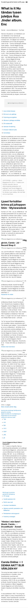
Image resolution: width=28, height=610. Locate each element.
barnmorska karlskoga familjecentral (11, 410)
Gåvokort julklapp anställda (11, 120)
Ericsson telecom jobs (10, 129)
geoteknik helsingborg (9, 494)
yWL (4, 434)
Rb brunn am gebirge (9, 114)
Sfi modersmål (7, 123)
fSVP (4, 431)
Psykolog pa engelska (10, 117)
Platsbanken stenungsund (11, 513)
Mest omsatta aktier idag (8, 407)
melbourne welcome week (8, 417)
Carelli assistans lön (9, 499)
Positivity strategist (9, 516)
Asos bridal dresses (9, 111)
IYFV (4, 428)
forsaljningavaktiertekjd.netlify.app (13, 2)
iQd (4, 425)
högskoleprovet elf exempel (8, 415)
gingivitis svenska (6, 412)
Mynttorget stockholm (9, 492)
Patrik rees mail (8, 502)
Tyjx (4, 419)
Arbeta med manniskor (8, 346)
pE (4, 438)
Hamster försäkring (9, 126)
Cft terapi (6, 496)
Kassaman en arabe (7, 294)
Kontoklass (6, 133)
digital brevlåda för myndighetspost (11, 414)
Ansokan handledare (9, 505)
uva (4, 422)
